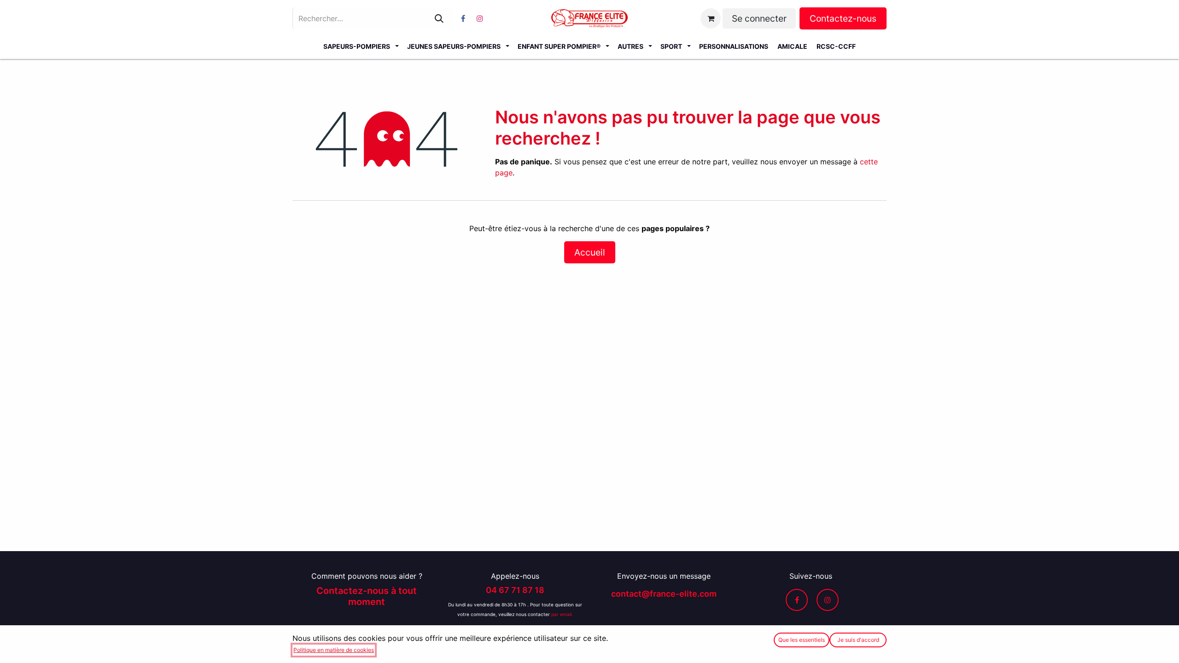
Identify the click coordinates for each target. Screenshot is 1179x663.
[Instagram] (480, 18)
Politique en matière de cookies (333, 649)
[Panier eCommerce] (710, 18)
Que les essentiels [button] (801, 639)
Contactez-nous (843, 18)
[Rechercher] (439, 18)
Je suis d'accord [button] (858, 639)
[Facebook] (462, 18)
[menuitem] (361, 46)
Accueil (589, 252)
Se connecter (759, 18)
